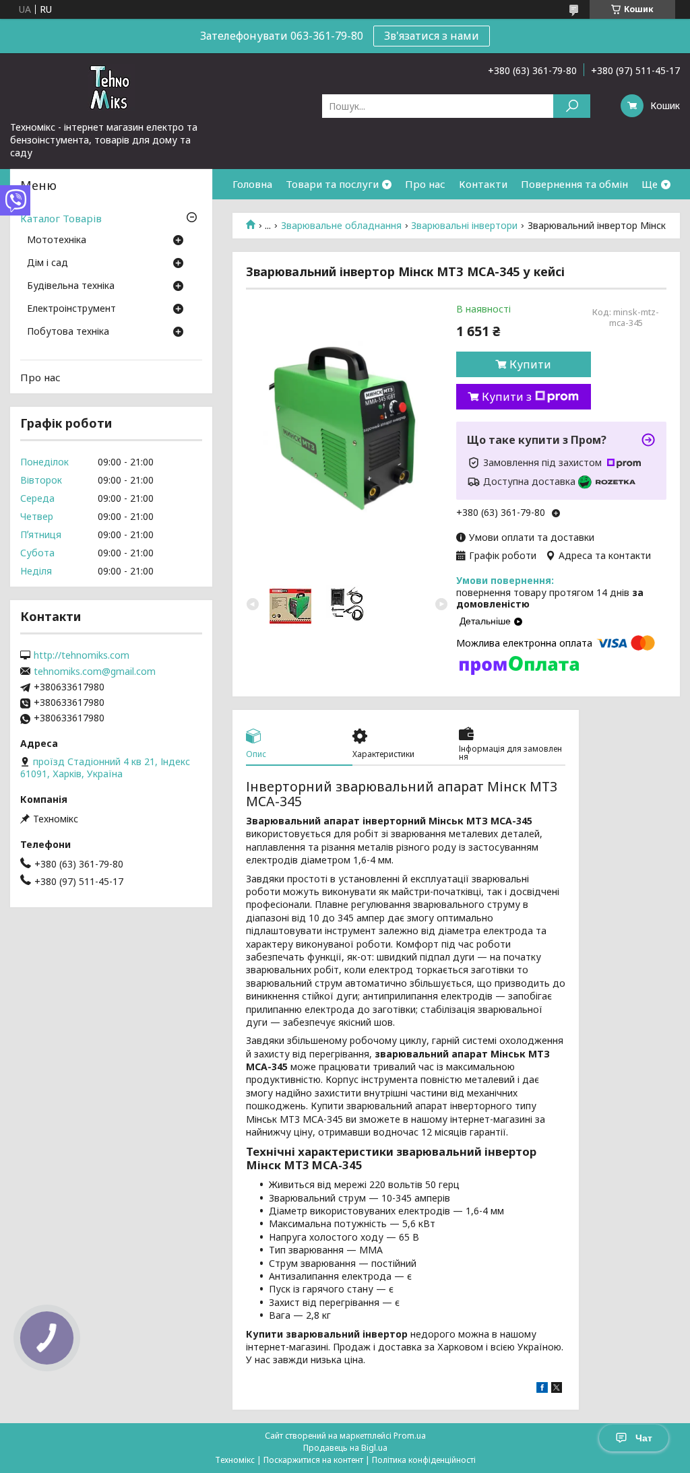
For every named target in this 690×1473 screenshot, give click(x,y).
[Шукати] (571, 106)
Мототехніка (56, 240)
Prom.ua (410, 1435)
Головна (252, 184)
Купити (530, 364)
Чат (643, 1438)
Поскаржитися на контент (313, 1460)
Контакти (483, 184)
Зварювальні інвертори (464, 226)
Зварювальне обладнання (341, 226)
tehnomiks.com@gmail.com (95, 671)
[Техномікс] (111, 86)
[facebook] (542, 1389)
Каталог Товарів (61, 218)
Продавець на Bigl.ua (345, 1447)
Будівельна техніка (71, 286)
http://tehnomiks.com (81, 655)
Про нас (425, 184)
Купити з (507, 396)
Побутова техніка (68, 332)
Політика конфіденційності (424, 1460)
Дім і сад (47, 263)
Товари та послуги (332, 184)
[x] (556, 1389)
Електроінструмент (71, 309)
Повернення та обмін (574, 184)
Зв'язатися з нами (431, 35)
